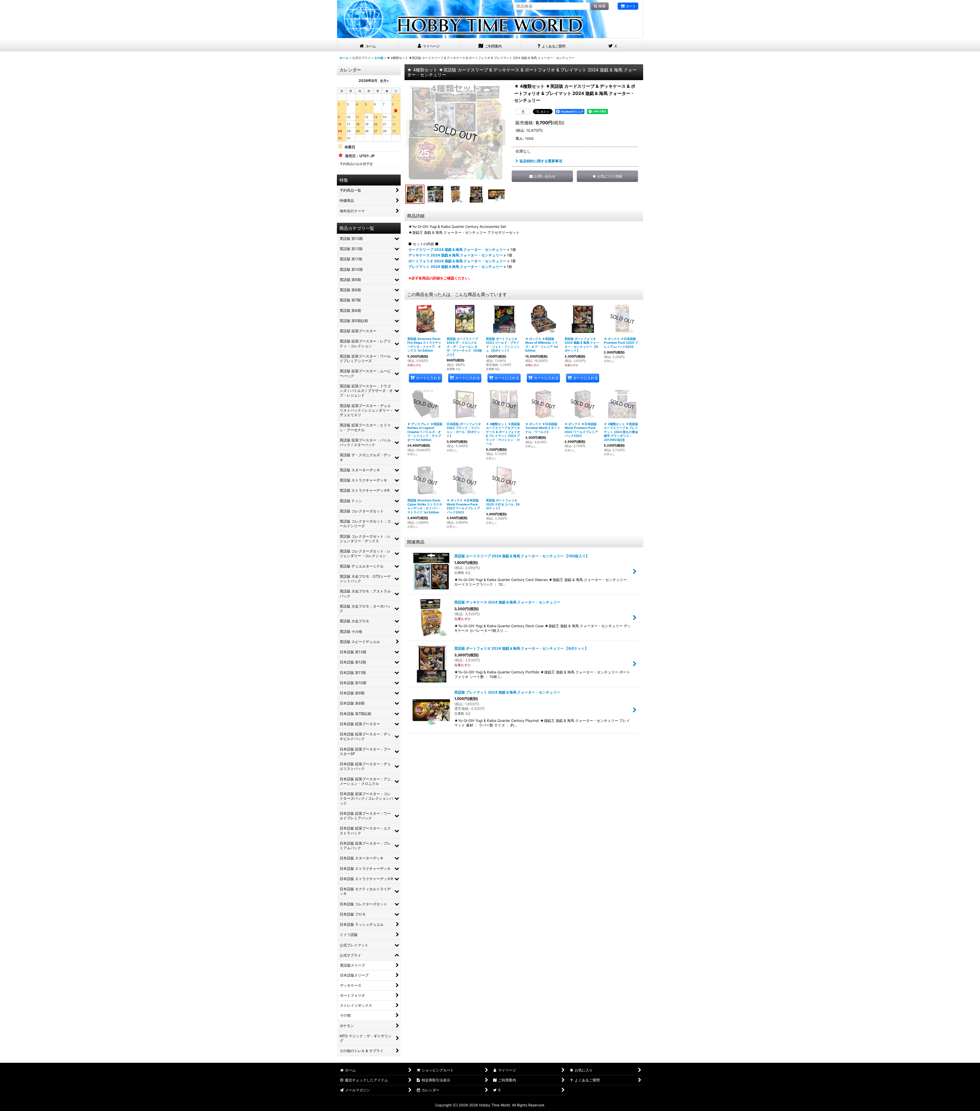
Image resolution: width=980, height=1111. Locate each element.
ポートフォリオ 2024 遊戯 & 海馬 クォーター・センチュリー (457, 261)
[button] (412, 132)
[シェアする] (523, 111)
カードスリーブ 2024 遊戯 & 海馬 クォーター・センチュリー (457, 249)
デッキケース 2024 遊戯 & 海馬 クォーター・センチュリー (455, 255)
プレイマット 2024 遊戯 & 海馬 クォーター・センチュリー (455, 266)
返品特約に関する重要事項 (540, 161)
